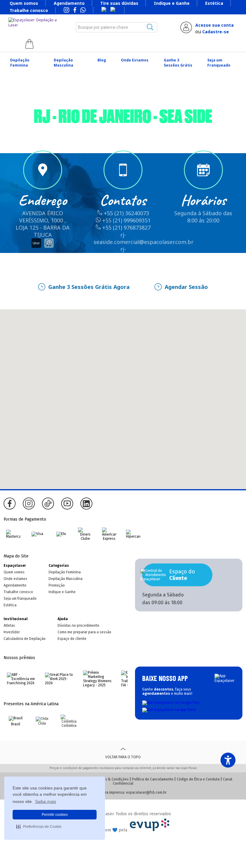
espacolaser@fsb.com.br (146, 792)
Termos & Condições (112, 779)
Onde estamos (15, 579)
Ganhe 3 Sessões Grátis (178, 63)
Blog (102, 60)
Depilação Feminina (19, 63)
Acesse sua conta (214, 25)
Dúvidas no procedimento (78, 625)
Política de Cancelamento (152, 779)
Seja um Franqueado (218, 63)
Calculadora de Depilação (25, 639)
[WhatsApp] (83, 10)
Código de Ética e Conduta (198, 779)
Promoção (57, 585)
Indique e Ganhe (172, 3)
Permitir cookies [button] (55, 815)
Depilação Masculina (63, 63)
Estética (214, 3)
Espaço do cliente (72, 639)
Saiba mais (45, 801)
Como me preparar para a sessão (84, 632)
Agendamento (69, 3)
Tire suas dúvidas (119, 3)
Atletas (9, 625)
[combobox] (117, 27)
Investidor (12, 632)
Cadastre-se (215, 31)
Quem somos (24, 3)
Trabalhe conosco (29, 10)
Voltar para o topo (123, 757)
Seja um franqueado (20, 598)
